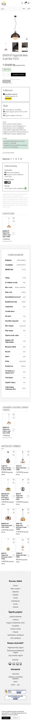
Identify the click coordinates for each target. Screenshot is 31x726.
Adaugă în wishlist (13, 218)
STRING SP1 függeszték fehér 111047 (21, 555)
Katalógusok (15, 601)
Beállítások (15, 718)
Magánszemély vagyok (15, 647)
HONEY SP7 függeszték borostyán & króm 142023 (21, 526)
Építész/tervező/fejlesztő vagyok (15, 651)
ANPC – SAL (15, 685)
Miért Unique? (15, 589)
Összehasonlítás (9, 153)
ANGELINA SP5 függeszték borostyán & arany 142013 (5, 496)
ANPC (15, 682)
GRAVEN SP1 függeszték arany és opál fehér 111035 (7, 233)
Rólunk (15, 586)
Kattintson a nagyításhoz (26, 39)
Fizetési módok (15, 629)
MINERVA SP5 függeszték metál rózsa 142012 (6, 525)
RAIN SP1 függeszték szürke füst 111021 (19, 496)
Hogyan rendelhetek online (15, 623)
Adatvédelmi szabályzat (15, 635)
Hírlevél (15, 607)
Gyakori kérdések (15, 617)
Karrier (15, 604)
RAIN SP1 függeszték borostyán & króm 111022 (6, 556)
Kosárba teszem (18, 74)
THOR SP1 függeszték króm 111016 (21, 468)
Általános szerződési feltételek (15, 678)
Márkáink (15, 592)
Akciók (15, 598)
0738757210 (6, 81)
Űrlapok (15, 632)
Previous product (24, 9)
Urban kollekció (21, 260)
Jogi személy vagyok (15, 655)
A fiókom (16, 620)
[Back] (2, 9)
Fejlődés (15, 595)
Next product (28, 9)
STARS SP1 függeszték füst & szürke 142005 (6, 468)
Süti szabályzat (15, 638)
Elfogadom (6, 718)
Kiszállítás (15, 626)
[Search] (22, 3)
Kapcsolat (15, 674)
